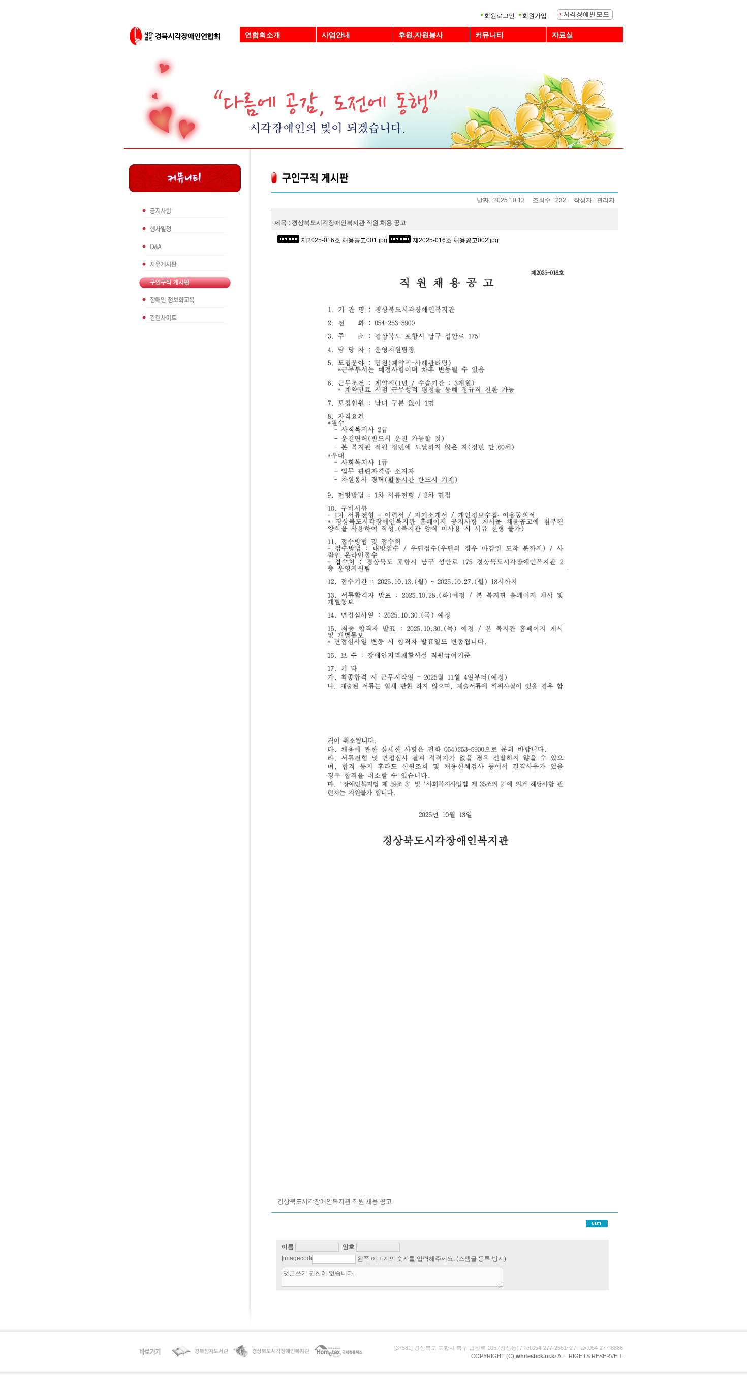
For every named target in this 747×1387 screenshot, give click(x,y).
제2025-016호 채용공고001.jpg (344, 240)
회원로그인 (499, 15)
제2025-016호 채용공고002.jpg (456, 240)
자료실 (562, 34)
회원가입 (534, 15)
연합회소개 (263, 34)
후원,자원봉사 (420, 34)
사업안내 (336, 34)
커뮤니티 (489, 34)
